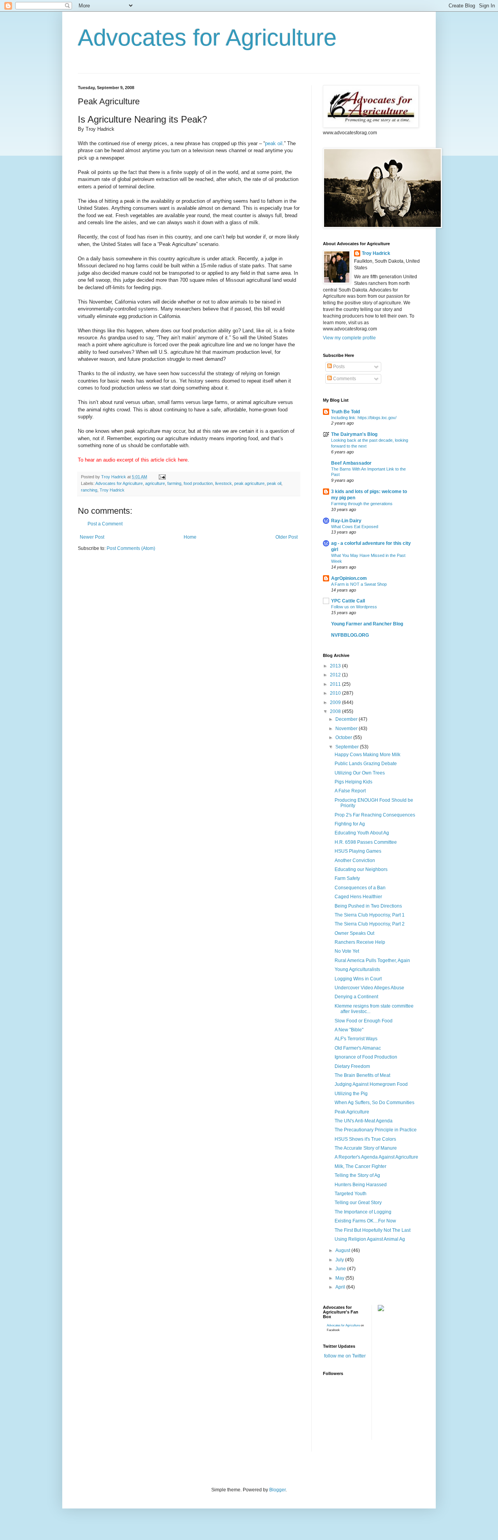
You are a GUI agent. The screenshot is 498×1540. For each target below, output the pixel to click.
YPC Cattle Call (348, 601)
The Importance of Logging (363, 1212)
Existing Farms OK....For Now (365, 1221)
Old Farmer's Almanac (358, 1048)
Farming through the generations (362, 503)
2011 (336, 684)
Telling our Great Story (358, 1202)
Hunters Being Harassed (361, 1184)
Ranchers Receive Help (360, 942)
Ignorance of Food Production (366, 1057)
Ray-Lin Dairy (346, 520)
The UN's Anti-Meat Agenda (364, 1121)
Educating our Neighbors (361, 869)
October (344, 737)
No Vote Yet (347, 951)
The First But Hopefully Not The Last (372, 1230)
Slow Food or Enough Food (364, 1021)
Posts (338, 366)
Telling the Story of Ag (357, 1175)
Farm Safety (347, 878)
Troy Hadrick (112, 490)
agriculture (155, 483)
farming (174, 483)
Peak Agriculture (352, 1112)
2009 (336, 702)
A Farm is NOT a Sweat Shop (359, 584)
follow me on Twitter (345, 1356)
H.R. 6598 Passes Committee (366, 842)
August (343, 1250)
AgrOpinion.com (349, 578)
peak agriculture (249, 483)
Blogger (277, 1490)
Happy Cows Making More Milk (367, 754)
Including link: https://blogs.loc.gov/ (363, 417)
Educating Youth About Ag (362, 833)
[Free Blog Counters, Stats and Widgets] (381, 1309)
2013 (336, 666)
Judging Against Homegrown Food (371, 1084)
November (347, 728)
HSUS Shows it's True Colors (365, 1139)
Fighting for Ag (350, 824)
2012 (336, 675)
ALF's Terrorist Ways (356, 1038)
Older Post (286, 537)
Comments (344, 378)
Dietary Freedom (352, 1066)
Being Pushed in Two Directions (368, 906)
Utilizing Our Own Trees (360, 773)
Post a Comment (105, 524)
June (341, 1268)
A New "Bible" (349, 1030)
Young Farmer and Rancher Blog (367, 624)
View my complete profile (349, 338)
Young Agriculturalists (357, 969)
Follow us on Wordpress (354, 606)
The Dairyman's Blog (354, 434)
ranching (89, 490)
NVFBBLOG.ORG (350, 635)
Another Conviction (355, 860)
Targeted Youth (350, 1193)
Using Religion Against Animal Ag (370, 1239)
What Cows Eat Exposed (354, 526)
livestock (223, 483)
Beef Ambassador (351, 463)
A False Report (350, 791)
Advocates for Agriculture (207, 38)
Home (190, 537)
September (347, 747)
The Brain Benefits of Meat (362, 1075)
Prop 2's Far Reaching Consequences (375, 815)
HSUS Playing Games (358, 851)
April (340, 1287)
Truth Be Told (345, 411)
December (347, 719)
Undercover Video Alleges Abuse (369, 987)
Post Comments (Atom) (131, 548)
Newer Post (92, 537)
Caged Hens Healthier (358, 896)
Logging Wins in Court (358, 979)
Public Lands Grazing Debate (366, 763)
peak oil (273, 143)
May (340, 1278)
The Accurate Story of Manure (366, 1148)
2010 (336, 693)
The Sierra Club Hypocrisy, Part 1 (370, 915)
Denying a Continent (356, 996)
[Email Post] (162, 476)
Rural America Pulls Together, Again (372, 960)
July (340, 1260)
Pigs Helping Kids (353, 782)
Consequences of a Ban (360, 887)
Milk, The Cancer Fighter (360, 1166)
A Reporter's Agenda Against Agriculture (376, 1157)
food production (198, 483)
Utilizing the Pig (351, 1093)
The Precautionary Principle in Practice (376, 1130)
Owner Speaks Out (354, 933)
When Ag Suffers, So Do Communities (374, 1102)
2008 (336, 711)
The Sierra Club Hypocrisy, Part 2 (370, 924)
